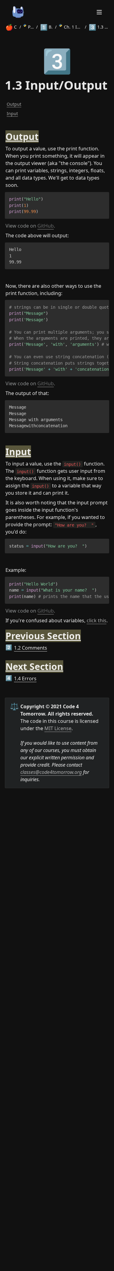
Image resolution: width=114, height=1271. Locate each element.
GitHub (45, 225)
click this (96, 620)
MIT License (57, 728)
